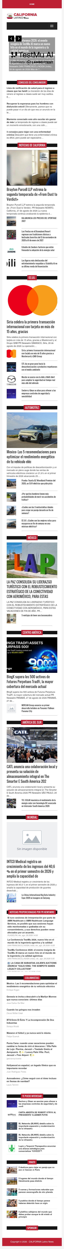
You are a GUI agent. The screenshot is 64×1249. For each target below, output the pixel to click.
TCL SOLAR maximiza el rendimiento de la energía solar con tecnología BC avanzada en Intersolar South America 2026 (39, 803)
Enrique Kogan (13, 990)
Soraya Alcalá (13, 1026)
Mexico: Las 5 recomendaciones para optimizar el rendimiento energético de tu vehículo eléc (31, 456)
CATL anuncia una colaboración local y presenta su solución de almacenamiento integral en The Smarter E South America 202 (32, 774)
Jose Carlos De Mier (15, 1003)
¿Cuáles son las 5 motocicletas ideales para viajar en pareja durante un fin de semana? (37, 510)
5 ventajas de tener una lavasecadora (37, 615)
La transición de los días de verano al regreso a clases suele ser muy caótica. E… (30, 92)
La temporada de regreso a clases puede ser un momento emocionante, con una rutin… (32, 122)
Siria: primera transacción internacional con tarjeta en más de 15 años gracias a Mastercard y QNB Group (38, 353)
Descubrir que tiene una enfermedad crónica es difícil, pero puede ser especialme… (32, 134)
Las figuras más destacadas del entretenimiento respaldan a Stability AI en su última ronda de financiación (39, 263)
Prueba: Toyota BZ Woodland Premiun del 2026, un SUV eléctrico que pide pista (38, 482)
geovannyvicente (14, 1058)
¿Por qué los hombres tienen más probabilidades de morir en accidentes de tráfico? (39, 496)
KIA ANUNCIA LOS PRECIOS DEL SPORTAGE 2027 (39, 219)
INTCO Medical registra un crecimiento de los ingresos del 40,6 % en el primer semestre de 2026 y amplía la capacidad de (31, 869)
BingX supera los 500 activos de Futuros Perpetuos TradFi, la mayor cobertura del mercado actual (30, 681)
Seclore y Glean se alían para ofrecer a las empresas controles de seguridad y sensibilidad (39, 393)
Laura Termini (12, 1084)
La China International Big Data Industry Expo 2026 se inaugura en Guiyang (38, 896)
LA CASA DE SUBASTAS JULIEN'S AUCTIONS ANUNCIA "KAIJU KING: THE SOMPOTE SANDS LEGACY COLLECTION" (31, 965)
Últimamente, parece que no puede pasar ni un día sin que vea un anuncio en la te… (31, 108)
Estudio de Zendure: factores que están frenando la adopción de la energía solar (38, 248)
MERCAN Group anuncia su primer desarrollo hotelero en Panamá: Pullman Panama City (38, 708)
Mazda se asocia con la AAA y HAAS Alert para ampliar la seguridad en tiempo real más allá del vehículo (38, 379)
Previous (11, 39)
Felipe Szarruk (13, 1036)
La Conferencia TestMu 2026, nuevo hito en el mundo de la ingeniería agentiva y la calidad (30, 941)
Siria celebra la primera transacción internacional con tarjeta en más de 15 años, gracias (31, 326)
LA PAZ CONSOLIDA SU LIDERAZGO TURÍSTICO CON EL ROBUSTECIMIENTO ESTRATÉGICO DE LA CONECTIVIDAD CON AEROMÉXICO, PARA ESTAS (32, 589)
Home (31, 4)
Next (19, 39)
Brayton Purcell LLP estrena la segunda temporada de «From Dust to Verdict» (32, 194)
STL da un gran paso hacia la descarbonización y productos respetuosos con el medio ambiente (39, 366)
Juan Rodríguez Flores (16, 1071)
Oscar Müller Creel (15, 1013)
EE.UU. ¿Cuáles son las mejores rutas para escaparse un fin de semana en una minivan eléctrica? (39, 523)
